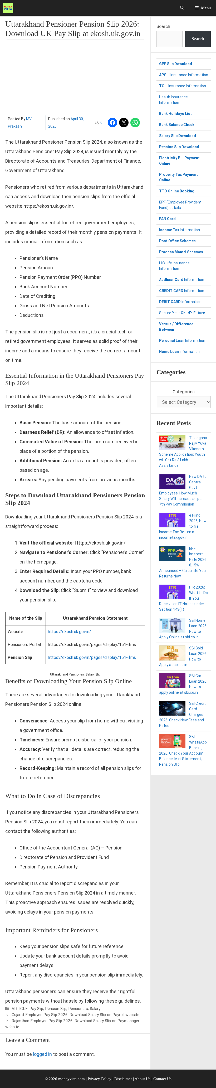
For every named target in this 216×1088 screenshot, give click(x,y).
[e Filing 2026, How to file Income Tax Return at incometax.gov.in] (172, 521)
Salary (95, 1008)
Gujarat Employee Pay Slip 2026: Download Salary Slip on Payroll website (75, 1014)
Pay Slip (36, 1008)
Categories (184, 391)
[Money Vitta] (9, 8)
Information (179, 230)
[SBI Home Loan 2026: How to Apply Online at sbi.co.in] (172, 626)
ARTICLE (20, 1008)
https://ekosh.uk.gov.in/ (69, 631)
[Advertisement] (75, 78)
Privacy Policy (99, 1079)
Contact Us (162, 1079)
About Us (142, 1079)
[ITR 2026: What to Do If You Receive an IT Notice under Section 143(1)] (172, 593)
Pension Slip (55, 1008)
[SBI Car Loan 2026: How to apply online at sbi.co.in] (172, 681)
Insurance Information (183, 75)
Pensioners (78, 1008)
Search (163, 26)
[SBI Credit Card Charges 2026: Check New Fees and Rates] (172, 709)
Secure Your (182, 313)
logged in (42, 1054)
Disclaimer (123, 1079)
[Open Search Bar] (182, 8)
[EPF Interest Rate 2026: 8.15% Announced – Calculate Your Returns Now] (172, 554)
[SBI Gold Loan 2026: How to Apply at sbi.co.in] (172, 653)
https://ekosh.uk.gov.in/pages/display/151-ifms (92, 657)
